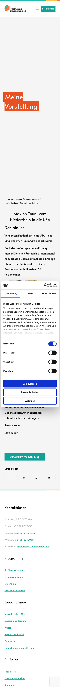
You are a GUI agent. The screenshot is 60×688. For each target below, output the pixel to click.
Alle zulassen (30, 383)
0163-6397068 (25, 539)
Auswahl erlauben (30, 392)
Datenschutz (11, 641)
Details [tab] (30, 293)
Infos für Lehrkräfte (15, 614)
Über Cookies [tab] (49, 293)
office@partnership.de (23, 532)
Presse (8, 627)
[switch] (52, 352)
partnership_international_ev (33, 546)
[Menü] (37, 8)
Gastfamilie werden (15, 590)
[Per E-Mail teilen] (49, 478)
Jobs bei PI (10, 671)
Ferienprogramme (14, 576)
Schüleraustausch (14, 570)
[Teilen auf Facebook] (11, 478)
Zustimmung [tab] (10, 293)
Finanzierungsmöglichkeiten (19, 647)
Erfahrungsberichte (15, 678)
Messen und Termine (15, 620)
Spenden (9, 685)
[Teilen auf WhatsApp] (23, 478)
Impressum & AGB (14, 634)
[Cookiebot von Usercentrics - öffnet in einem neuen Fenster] (44, 285)
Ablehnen (30, 400)
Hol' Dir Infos (48, 8)
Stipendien (10, 583)
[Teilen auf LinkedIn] (36, 478)
